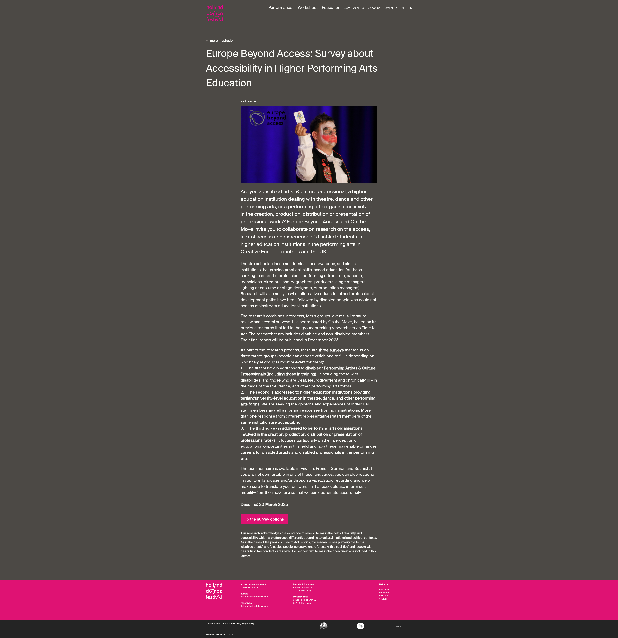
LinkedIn (383, 595)
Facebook (384, 589)
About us (358, 8)
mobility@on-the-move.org (265, 492)
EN (410, 8)
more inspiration (222, 40)
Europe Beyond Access (313, 221)
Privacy (231, 634)
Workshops (308, 7)
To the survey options (264, 519)
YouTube (383, 598)
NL (403, 8)
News (346, 8)
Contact (388, 8)
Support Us (373, 8)
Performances (281, 7)
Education (331, 7)
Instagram (384, 592)
